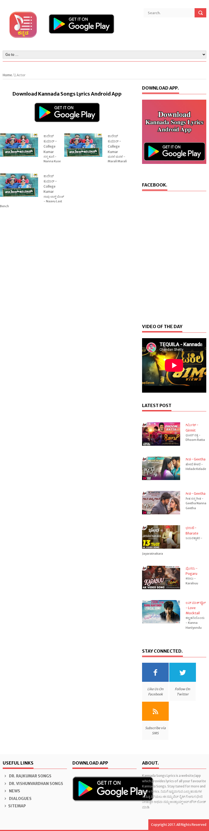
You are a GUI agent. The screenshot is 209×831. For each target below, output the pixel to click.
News (14, 791)
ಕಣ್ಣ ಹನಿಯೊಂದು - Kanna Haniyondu (195, 622)
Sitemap (17, 805)
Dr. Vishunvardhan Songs (35, 783)
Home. (8, 75)
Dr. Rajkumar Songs (29, 776)
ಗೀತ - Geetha (195, 459)
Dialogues (20, 798)
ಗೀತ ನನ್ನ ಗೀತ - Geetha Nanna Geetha (196, 503)
